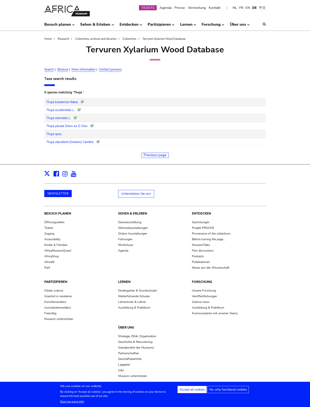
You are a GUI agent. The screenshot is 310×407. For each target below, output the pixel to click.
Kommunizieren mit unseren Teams (215, 313)
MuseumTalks (201, 245)
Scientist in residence (58, 296)
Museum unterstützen (58, 319)
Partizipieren (55, 282)
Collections (129, 39)
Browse (62, 69)
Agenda (165, 7)
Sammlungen (200, 222)
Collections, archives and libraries (95, 39)
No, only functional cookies (228, 389)
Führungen (125, 239)
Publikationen (201, 262)
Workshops (125, 245)
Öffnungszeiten (54, 222)
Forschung (202, 282)
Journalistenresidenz (57, 308)
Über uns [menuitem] (238, 26)
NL (235, 7)
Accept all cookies (192, 389)
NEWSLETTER (58, 193)
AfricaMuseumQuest (57, 251)
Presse (179, 7)
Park (47, 268)
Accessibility (52, 239)
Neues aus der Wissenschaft (210, 268)
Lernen (124, 282)
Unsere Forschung (204, 291)
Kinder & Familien (55, 245)
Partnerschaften (128, 353)
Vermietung (197, 7)
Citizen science (53, 291)
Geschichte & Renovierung (135, 342)
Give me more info (72, 401)
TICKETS (148, 7)
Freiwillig (50, 313)
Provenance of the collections (211, 234)
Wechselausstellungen (133, 228)
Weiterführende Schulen (134, 296)
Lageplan (124, 365)
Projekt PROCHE (203, 228)
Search (49, 69)
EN (247, 7)
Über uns (126, 327)
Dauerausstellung (129, 222)
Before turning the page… (208, 239)
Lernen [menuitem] (186, 26)
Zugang (49, 234)
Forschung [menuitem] (211, 26)
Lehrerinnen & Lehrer (132, 302)
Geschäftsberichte (130, 359)
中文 (262, 7)
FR (241, 7)
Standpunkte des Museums (136, 348)
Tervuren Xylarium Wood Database (164, 39)
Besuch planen (57, 213)
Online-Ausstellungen (132, 234)
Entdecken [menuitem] (129, 26)
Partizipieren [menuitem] (159, 26)
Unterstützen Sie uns (136, 194)
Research (63, 39)
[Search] (264, 24)
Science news (201, 302)
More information (83, 69)
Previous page (155, 155)
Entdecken (201, 213)
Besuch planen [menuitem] (57, 26)
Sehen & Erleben (132, 213)
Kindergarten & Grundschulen (137, 291)
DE (254, 7)
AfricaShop (51, 256)
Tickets (48, 228)
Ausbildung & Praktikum (134, 308)
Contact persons (110, 69)
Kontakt (215, 7)
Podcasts (198, 256)
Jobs (121, 370)
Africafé (49, 262)
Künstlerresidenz (55, 302)
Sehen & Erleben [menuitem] (95, 26)
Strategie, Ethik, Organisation (137, 336)
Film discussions (203, 251)
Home (48, 39)
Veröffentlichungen (204, 296)
